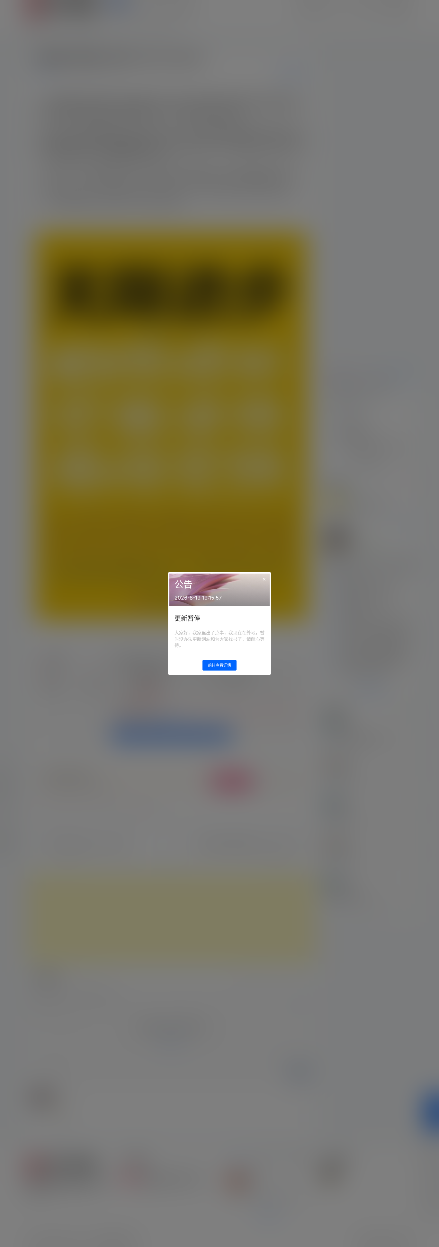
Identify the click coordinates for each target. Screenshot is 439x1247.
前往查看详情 (219, 665)
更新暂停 (187, 618)
